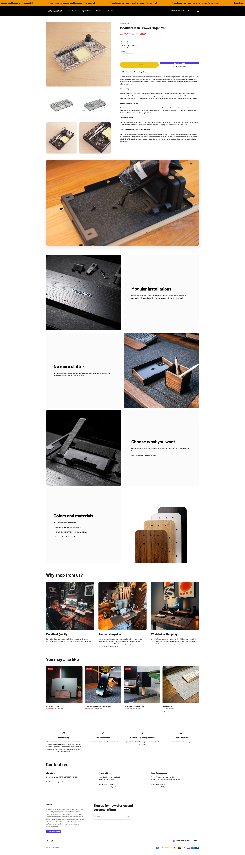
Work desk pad (167, 706)
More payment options (179, 66)
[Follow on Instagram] (52, 840)
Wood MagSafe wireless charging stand (98, 706)
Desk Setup (72, 11)
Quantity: (123, 51)
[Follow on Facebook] (47, 840)
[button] (178, 10)
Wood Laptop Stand (52, 706)
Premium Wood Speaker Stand (134, 706)
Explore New (86, 11)
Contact (110, 11)
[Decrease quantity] (123, 56)
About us (99, 11)
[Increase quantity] (132, 56)
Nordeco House (125, 23)
